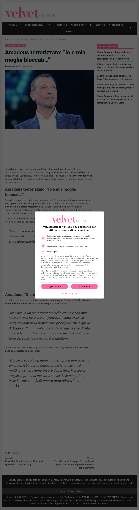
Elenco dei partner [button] (65, 267)
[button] (69, 252)
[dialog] (69, 255)
